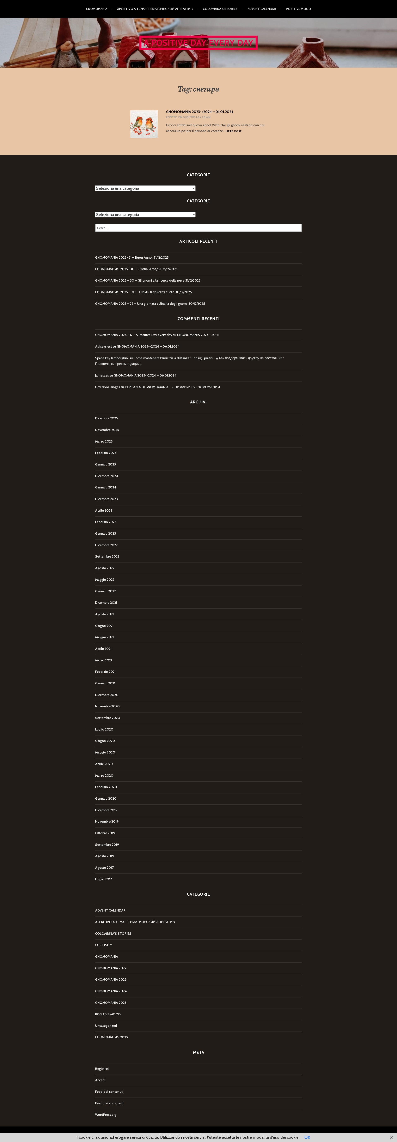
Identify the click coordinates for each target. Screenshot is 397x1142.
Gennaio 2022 (105, 591)
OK (307, 1137)
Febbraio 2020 (106, 787)
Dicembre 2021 (106, 603)
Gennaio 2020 (106, 798)
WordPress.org (105, 1115)
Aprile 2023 (103, 510)
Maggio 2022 (104, 580)
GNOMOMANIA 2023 (111, 979)
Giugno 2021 (104, 626)
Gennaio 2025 (105, 464)
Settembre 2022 (107, 556)
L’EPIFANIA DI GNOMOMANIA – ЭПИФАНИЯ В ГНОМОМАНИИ (172, 387)
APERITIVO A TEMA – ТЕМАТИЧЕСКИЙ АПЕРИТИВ (155, 9)
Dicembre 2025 (106, 418)
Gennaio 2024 (105, 487)
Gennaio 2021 (105, 683)
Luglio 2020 (104, 729)
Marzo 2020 (104, 775)
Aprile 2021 (103, 649)
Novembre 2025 (107, 430)
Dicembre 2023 (106, 499)
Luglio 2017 (103, 879)
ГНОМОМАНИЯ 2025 (111, 1037)
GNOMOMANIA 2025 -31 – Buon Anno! (124, 257)
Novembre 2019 (107, 821)
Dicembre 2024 (106, 476)
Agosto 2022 (104, 568)
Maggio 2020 (105, 752)
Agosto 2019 (104, 856)
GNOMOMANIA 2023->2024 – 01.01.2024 (199, 111)
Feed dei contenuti (109, 1092)
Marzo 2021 (103, 660)
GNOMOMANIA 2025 (110, 1003)
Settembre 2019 (107, 845)
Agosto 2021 (104, 614)
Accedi (100, 1080)
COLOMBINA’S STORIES (220, 9)
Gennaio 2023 (105, 533)
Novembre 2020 (107, 706)
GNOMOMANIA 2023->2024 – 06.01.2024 (148, 346)
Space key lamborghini (112, 358)
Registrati (102, 1069)
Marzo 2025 (103, 441)
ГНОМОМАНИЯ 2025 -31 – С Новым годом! (128, 269)
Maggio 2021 (104, 637)
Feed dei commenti (109, 1103)
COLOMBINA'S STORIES (113, 934)
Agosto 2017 (104, 868)
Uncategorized (106, 1026)
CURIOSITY (103, 945)
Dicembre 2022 (106, 545)
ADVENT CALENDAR (262, 9)
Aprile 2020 (104, 764)
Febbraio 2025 (105, 453)
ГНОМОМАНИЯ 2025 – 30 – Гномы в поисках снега (134, 292)
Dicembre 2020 (106, 695)
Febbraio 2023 (105, 522)
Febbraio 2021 (105, 672)
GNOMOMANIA (96, 9)
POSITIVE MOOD (298, 9)
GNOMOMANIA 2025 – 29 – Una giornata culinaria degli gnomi (141, 304)
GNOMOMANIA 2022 (110, 968)
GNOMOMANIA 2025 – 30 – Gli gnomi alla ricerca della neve (139, 280)
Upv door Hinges (107, 387)
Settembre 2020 (107, 718)
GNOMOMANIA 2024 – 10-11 (198, 335)
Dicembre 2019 (106, 810)
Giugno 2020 (105, 741)
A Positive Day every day (198, 43)
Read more (234, 131)
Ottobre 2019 (105, 833)
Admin (206, 117)
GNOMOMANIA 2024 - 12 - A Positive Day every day (133, 335)
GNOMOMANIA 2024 (111, 991)
